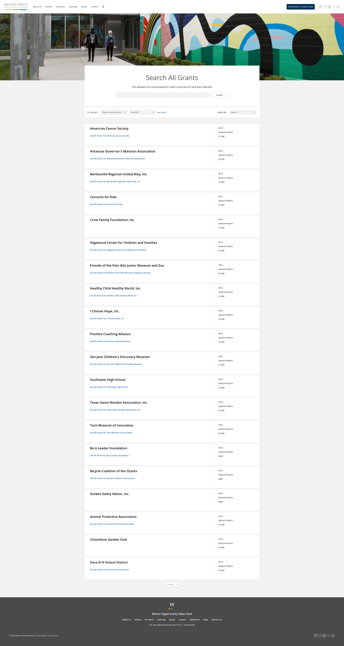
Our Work (60, 6)
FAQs (205, 619)
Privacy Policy (41, 635)
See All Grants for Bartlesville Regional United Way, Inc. (115, 181)
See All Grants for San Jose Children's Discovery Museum (116, 364)
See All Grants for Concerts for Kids (106, 204)
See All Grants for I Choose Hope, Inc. (107, 318)
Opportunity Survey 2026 (300, 7)
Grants (84, 6)
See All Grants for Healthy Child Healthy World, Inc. (113, 295)
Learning (73, 6)
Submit (219, 95)
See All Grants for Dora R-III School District (109, 569)
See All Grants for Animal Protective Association (112, 524)
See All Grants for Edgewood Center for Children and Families (118, 250)
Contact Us (217, 619)
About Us (37, 6)
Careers (94, 6)
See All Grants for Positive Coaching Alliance (110, 341)
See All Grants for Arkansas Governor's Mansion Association (117, 158)
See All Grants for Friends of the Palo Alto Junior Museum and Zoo (120, 272)
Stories (48, 6)
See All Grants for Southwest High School (109, 387)
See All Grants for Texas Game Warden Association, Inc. (115, 410)
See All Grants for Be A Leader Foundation (109, 455)
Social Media (189, 625)
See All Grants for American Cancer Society (109, 135)
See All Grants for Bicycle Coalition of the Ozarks (112, 478)
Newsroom (195, 619)
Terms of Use (53, 635)
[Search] (103, 7)
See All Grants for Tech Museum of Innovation (111, 432)
